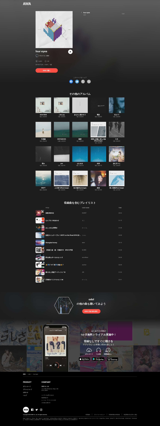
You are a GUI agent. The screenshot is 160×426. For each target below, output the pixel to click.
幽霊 (80, 139)
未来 (98, 163)
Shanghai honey (51, 242)
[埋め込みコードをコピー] (89, 81)
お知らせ (25, 392)
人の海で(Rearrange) (62, 188)
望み (43, 163)
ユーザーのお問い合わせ (47, 395)
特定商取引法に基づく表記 (130, 414)
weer (83, 242)
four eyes (86, 12)
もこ (83, 220)
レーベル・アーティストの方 (48, 400)
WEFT (43, 188)
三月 (116, 139)
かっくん (84, 228)
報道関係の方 (44, 397)
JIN (83, 272)
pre (62, 163)
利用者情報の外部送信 (114, 414)
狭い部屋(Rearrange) (117, 188)
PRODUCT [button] (27, 382)
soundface (85, 257)
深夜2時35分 (50, 213)
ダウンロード (27, 386)
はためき (80, 163)
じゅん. (84, 235)
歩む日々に (116, 163)
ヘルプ (25, 395)
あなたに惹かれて (80, 115)
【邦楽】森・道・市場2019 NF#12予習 (59, 250)
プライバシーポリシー (99, 414)
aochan (84, 265)
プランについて (27, 389)
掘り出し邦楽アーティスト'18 (55, 272)
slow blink (43, 115)
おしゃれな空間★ (51, 228)
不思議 (43, 139)
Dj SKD (84, 250)
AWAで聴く (47, 70)
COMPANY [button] (45, 382)
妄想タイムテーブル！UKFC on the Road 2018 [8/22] (63, 235)
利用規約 (88, 414)
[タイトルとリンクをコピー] (83, 81)
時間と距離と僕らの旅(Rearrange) (98, 140)
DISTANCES (61, 139)
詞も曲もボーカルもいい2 (54, 257)
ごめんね (62, 115)
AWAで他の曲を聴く (91, 311)
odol (47, 56)
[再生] (70, 52)
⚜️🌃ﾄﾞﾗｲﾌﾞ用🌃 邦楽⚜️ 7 (54, 265)
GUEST (84, 213)
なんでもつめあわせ (52, 220)
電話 (98, 115)
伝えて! (116, 115)
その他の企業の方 (45, 402)
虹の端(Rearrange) (80, 188)
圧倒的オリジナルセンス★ (54, 279)
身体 (98, 188)
